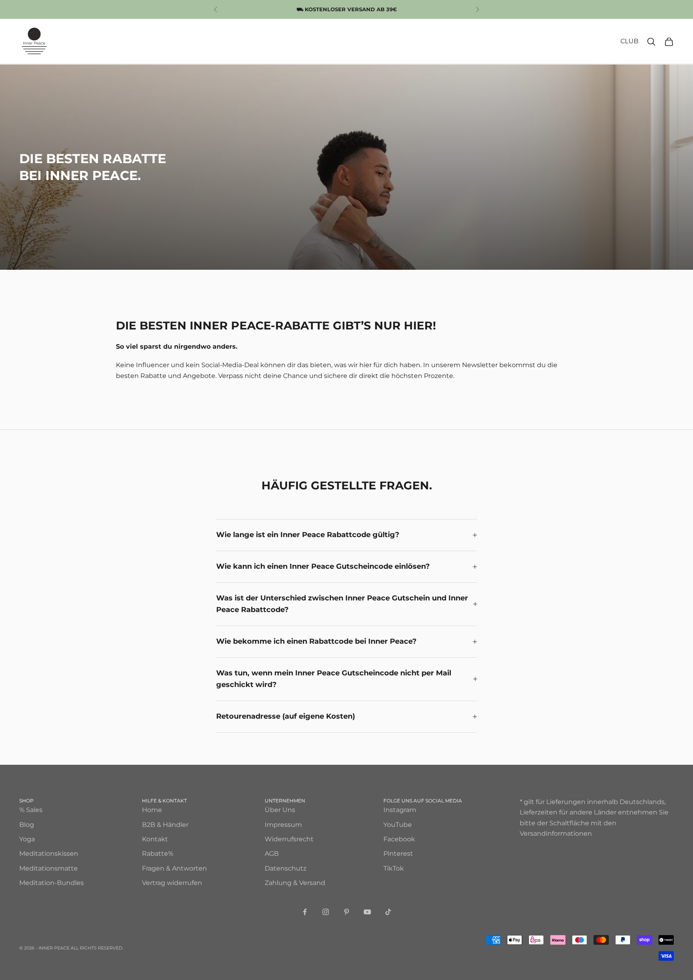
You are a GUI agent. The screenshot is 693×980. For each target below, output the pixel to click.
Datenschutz (285, 868)
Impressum (283, 824)
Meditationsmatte (48, 868)
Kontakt (155, 839)
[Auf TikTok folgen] (388, 912)
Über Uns (280, 810)
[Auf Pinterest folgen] (346, 912)
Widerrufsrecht (289, 839)
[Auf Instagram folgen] (326, 912)
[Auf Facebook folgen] (305, 912)
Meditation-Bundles (51, 883)
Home (152, 810)
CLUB (629, 41)
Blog (26, 824)
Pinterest (398, 853)
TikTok (393, 868)
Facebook (399, 839)
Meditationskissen (48, 853)
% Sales (31, 810)
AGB (272, 853)
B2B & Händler (165, 824)
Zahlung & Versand (295, 883)
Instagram (399, 810)
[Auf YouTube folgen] (367, 912)
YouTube (397, 824)
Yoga (27, 839)
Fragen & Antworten (174, 868)
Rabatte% (157, 853)
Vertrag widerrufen (172, 883)
